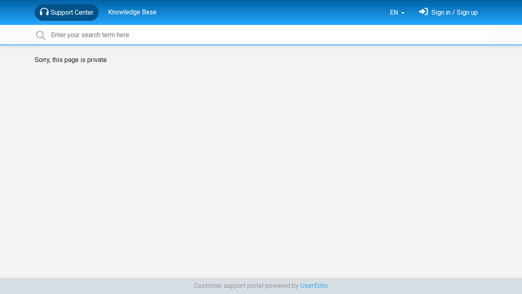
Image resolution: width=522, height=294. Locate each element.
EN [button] (395, 12)
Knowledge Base (132, 12)
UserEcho (314, 286)
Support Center (72, 12)
